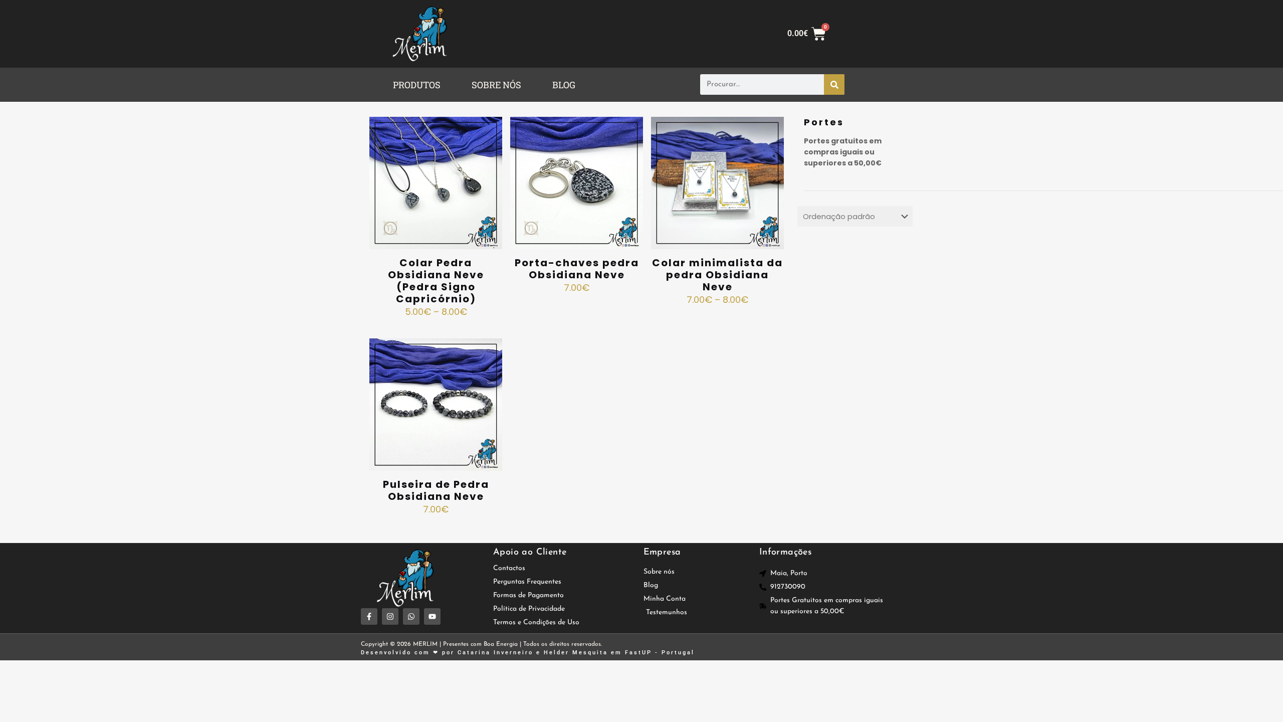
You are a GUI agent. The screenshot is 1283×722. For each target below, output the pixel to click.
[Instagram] (390, 616)
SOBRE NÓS (496, 85)
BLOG (563, 85)
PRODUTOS (417, 85)
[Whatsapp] (411, 616)
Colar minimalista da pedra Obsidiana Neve (717, 275)
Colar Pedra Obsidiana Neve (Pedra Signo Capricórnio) (436, 281)
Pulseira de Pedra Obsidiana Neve (436, 490)
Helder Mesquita (576, 652)
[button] (419, 85)
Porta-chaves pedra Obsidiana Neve (577, 269)
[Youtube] (432, 616)
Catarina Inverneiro (495, 652)
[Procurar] (834, 84)
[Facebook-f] (369, 616)
